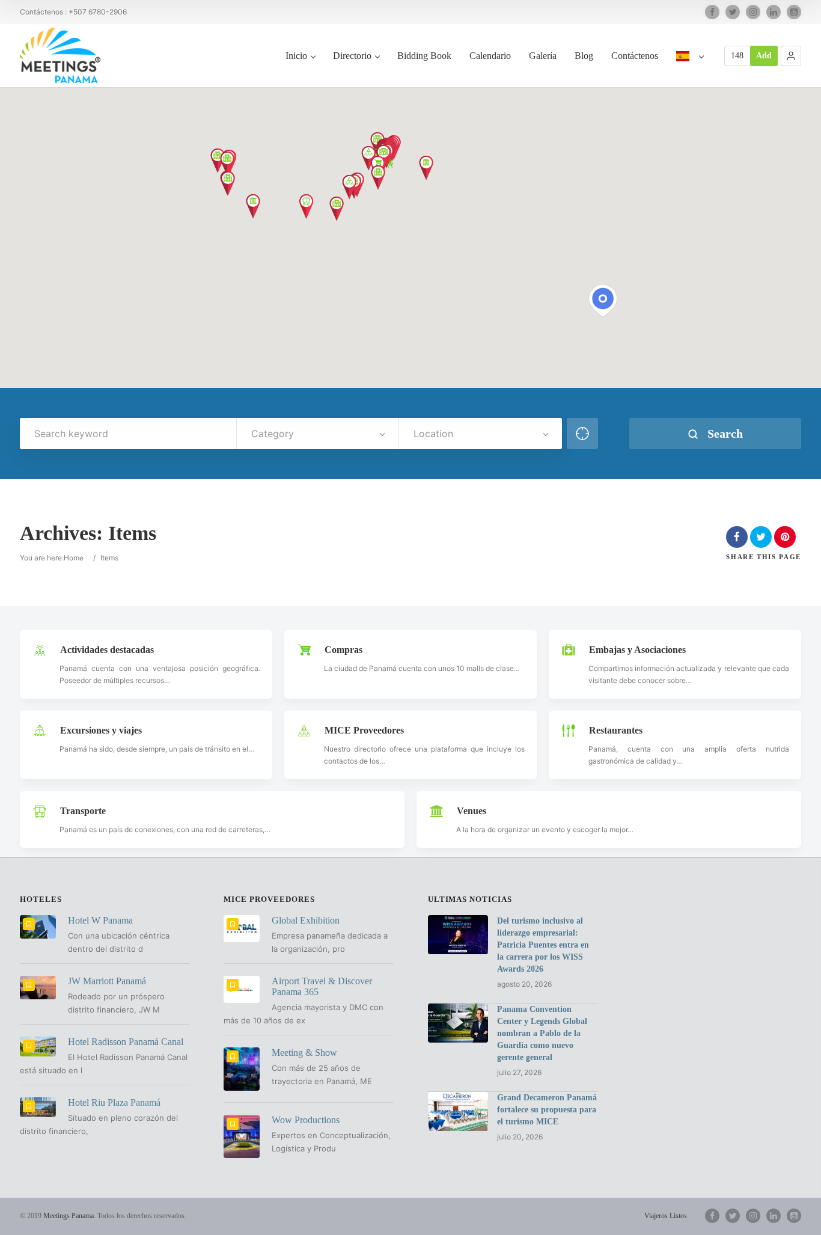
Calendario (490, 56)
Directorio (352, 56)
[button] (791, 56)
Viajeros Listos (665, 1216)
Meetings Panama (68, 1216)
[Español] (689, 68)
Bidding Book (424, 56)
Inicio (296, 56)
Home (74, 557)
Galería (543, 56)
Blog (584, 56)
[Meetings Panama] (60, 55)
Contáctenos (634, 56)
